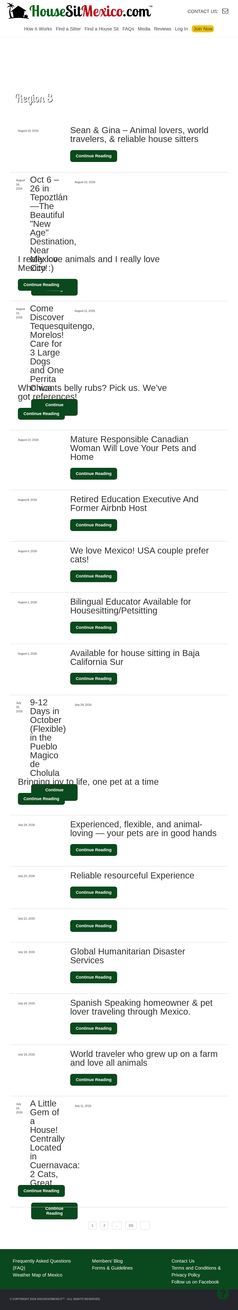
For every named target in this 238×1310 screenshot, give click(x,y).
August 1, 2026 (27, 602)
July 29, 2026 (83, 704)
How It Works (38, 28)
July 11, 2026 (83, 1106)
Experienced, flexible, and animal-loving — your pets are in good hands (143, 828)
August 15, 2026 (85, 182)
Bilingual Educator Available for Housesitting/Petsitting (130, 606)
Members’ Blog (107, 1261)
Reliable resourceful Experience (132, 875)
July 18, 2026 (26, 952)
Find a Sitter (68, 28)
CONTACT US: (203, 11)
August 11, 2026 (85, 311)
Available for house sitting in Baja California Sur (135, 657)
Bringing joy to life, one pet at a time (88, 782)
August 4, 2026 (27, 551)
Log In (181, 28)
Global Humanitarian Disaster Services (127, 956)
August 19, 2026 (28, 130)
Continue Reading (94, 156)
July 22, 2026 (26, 918)
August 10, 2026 (28, 440)
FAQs (128, 28)
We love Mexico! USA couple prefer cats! (139, 555)
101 (131, 1225)
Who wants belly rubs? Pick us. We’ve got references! (92, 392)
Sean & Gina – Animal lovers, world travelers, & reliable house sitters (139, 134)
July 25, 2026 (26, 876)
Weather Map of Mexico (37, 1274)
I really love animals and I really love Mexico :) (89, 263)
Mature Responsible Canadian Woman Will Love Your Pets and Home (133, 448)
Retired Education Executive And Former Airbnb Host (134, 503)
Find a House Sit (102, 28)
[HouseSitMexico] (90, 10)
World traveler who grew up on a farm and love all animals (144, 1058)
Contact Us (183, 1261)
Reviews (162, 28)
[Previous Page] (145, 1225)
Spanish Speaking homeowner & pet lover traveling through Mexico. (141, 1007)
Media (144, 28)
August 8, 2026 (27, 500)
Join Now (203, 28)
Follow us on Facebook (195, 1281)
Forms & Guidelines (112, 1267)
